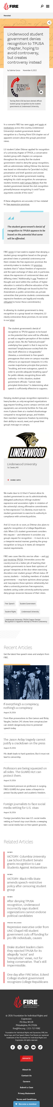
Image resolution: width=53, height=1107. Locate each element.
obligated (8, 301)
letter (12, 320)
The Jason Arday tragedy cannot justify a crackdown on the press (24, 741)
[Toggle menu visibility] (47, 6)
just (5, 559)
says (34, 278)
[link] (11, 6)
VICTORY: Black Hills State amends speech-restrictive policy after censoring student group (26, 884)
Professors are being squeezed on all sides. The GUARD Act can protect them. (25, 771)
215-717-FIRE (33, 1028)
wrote (11, 251)
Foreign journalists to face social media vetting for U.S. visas (24, 805)
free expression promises (18, 204)
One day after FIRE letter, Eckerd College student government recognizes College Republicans (28, 977)
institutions (9, 127)
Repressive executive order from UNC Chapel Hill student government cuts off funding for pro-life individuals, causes (28, 932)
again (31, 124)
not (47, 556)
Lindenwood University (30, 611)
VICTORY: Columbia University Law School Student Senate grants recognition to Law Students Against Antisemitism (27, 861)
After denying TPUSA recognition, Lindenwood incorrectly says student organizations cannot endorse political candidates (26, 908)
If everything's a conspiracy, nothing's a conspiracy (21, 705)
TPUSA (20, 559)
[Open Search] (42, 6)
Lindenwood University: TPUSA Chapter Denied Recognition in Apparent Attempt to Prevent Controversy (26, 620)
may (5, 404)
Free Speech (9, 603)
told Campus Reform (29, 182)
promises (38, 265)
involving (12, 559)
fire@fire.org (19, 1028)
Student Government (27, 603)
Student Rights (10, 611)
